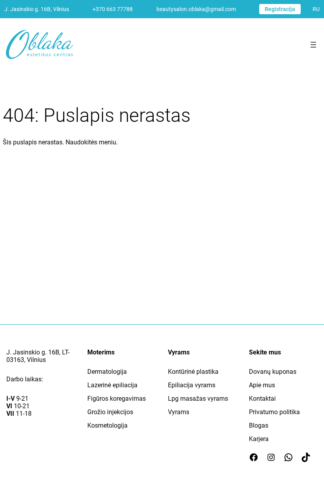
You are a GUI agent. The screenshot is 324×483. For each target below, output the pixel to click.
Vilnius (36, 360)
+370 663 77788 (112, 9)
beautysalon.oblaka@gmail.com (196, 9)
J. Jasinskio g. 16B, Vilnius (36, 9)
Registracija (280, 9)
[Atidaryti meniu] (313, 44)
